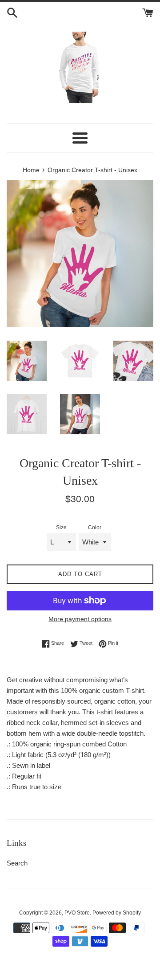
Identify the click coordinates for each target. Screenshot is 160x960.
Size (61, 527)
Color (94, 527)
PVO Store (77, 913)
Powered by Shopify (116, 913)
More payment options (80, 618)
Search (17, 863)
